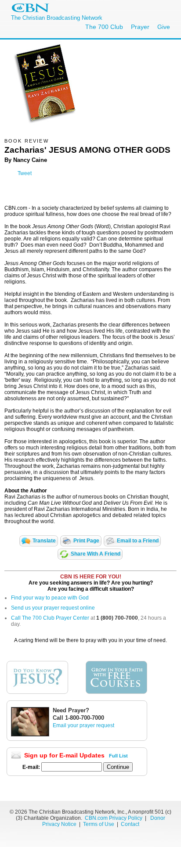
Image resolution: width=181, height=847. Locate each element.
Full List (118, 755)
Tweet (25, 173)
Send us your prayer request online (53, 608)
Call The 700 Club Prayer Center (50, 618)
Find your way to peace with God (50, 598)
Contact (130, 824)
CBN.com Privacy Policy (113, 818)
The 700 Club (104, 26)
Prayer (140, 26)
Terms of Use (99, 824)
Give (163, 26)
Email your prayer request (83, 725)
